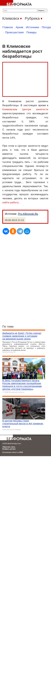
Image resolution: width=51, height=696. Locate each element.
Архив (19, 27)
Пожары (31, 32)
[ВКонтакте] (6, 231)
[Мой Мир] (27, 231)
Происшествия (14, 32)
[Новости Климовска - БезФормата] (16, 3)
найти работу (10, 202)
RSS (21, 452)
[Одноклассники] (13, 231)
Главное (7, 27)
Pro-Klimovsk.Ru (28, 213)
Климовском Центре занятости (25, 109)
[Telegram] (20, 231)
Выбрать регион (9, 449)
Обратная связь (8, 447)
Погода (46, 27)
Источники (32, 27)
